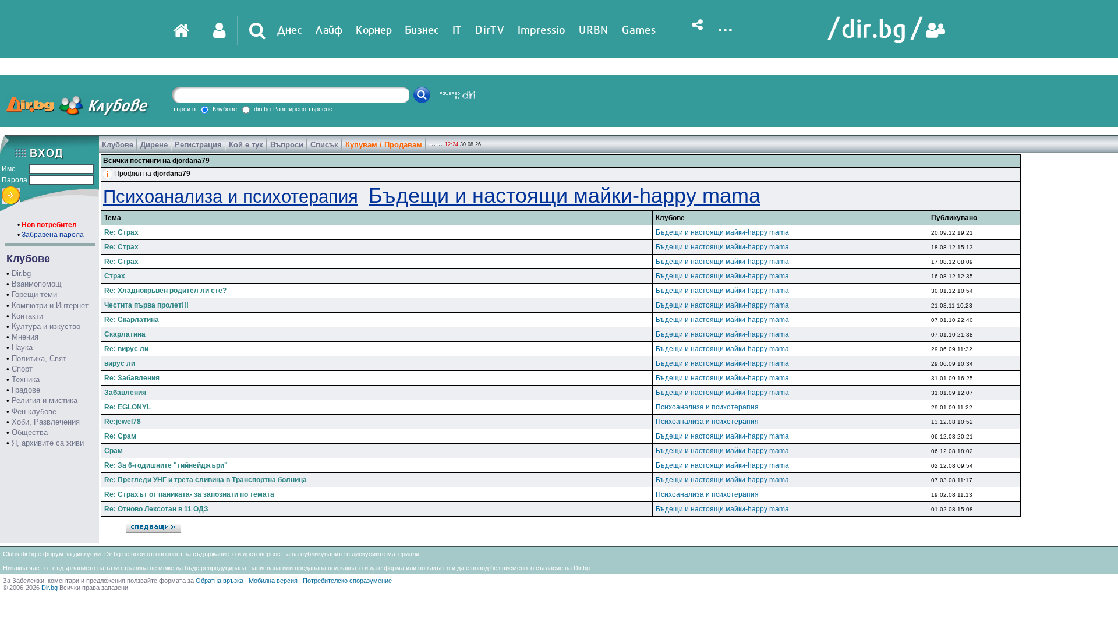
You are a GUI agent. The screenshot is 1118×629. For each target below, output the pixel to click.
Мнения (25, 337)
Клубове (117, 144)
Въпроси (286, 144)
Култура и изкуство (46, 326)
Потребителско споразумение (347, 580)
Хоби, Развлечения (46, 422)
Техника (26, 379)
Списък (324, 144)
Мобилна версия (273, 580)
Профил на (152, 173)
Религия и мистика (44, 400)
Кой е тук (246, 144)
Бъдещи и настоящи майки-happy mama (564, 195)
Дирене (154, 144)
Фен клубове (34, 411)
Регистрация (198, 144)
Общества (30, 432)
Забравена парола (53, 235)
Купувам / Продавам (383, 144)
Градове (26, 390)
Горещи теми (34, 294)
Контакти (27, 316)
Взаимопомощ (37, 284)
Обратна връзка (219, 580)
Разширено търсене (302, 108)
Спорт (22, 369)
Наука (22, 347)
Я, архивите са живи (48, 443)
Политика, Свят (39, 358)
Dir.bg (21, 273)
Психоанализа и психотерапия (230, 196)
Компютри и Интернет (50, 305)
